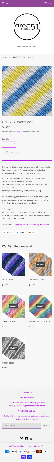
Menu (8, 3)
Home (4, 57)
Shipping (16, 131)
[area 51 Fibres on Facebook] (26, 438)
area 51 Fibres (19, 446)
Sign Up (46, 426)
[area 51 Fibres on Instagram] (31, 438)
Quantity (5, 139)
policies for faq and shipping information (32, 224)
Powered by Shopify (35, 446)
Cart (50, 3)
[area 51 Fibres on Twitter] (21, 438)
